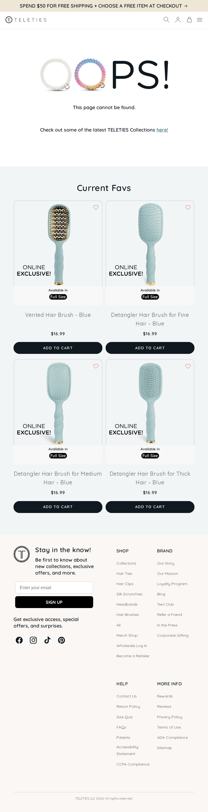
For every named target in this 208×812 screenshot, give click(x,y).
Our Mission (167, 573)
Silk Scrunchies (129, 594)
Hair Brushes (127, 614)
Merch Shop (127, 635)
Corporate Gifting (172, 635)
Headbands (127, 604)
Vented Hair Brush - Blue (58, 314)
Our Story (165, 563)
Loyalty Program (172, 583)
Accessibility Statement (127, 750)
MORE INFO (169, 683)
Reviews (164, 706)
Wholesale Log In (131, 645)
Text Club (165, 604)
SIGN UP (54, 602)
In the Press (167, 625)
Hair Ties (124, 573)
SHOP (122, 550)
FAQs (121, 727)
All (118, 625)
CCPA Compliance (132, 764)
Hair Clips (125, 583)
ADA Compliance (172, 737)
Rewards (165, 696)
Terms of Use (169, 727)
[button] (167, 20)
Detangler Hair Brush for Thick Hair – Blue (150, 478)
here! (162, 130)
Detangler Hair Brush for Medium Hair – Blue (58, 478)
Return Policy (128, 706)
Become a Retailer (133, 655)
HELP (122, 683)
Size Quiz (124, 716)
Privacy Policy (169, 716)
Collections (126, 563)
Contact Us (126, 696)
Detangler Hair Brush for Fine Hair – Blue (150, 319)
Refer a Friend (169, 614)
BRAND (165, 550)
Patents (123, 737)
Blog (161, 594)
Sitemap (164, 747)
